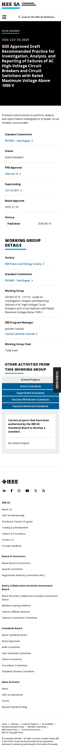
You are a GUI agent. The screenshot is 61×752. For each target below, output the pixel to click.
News (5, 688)
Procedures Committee (14, 665)
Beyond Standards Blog (14, 706)
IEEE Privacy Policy (10, 729)
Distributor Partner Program (17, 521)
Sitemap (14, 724)
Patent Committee (12, 659)
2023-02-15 (11, 174)
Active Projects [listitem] (30, 379)
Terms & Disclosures (30, 729)
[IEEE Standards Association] (19, 6)
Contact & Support (30, 724)
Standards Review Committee (18, 671)
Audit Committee (11, 647)
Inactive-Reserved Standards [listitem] (30, 406)
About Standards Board (14, 634)
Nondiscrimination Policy (13, 726)
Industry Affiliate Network (16, 611)
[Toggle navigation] (4, 17)
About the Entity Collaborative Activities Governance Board (30, 597)
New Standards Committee (16, 653)
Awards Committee (12, 569)
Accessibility (47, 724)
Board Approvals (11, 641)
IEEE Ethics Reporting (37, 726)
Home (4, 724)
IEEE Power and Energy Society (23, 264)
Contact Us (8, 539)
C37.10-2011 (12, 190)
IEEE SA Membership (13, 515)
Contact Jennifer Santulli (20, 334)
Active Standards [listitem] (30, 386)
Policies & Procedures (14, 533)
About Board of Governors (16, 563)
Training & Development (15, 527)
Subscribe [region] (57, 380)
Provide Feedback (11, 545)
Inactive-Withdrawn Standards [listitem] (30, 399)
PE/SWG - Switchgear (17, 140)
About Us (7, 509)
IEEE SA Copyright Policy (12, 732)
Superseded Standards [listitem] (30, 393)
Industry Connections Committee (19, 617)
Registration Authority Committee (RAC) (23, 575)
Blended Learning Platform (16, 605)
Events (5, 700)
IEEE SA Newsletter (12, 694)
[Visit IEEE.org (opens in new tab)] (10, 481)
